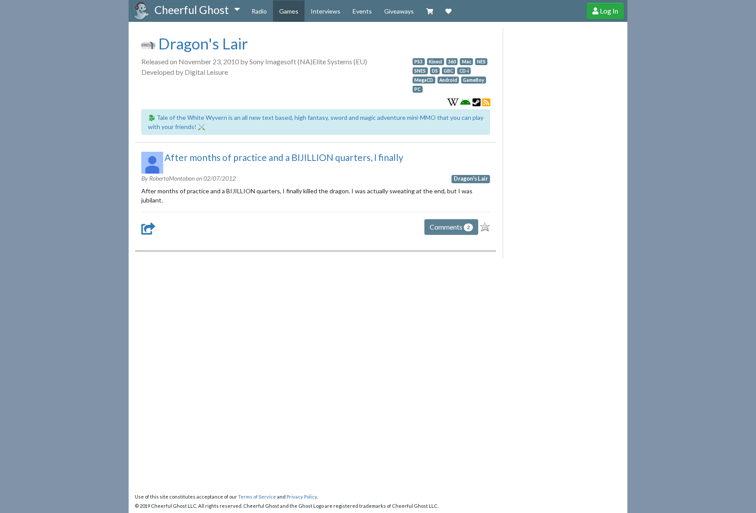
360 (452, 61)
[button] (197, 10)
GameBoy (473, 80)
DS (435, 70)
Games (288, 11)
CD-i (464, 70)
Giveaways (399, 11)
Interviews (325, 11)
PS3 (418, 61)
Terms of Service (257, 496)
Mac (466, 61)
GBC (448, 70)
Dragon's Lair (201, 43)
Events (362, 11)
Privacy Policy (302, 496)
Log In (608, 11)
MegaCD (423, 80)
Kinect (435, 61)
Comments (450, 227)
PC (417, 89)
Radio (259, 11)
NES (481, 61)
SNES (420, 70)
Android (448, 80)
